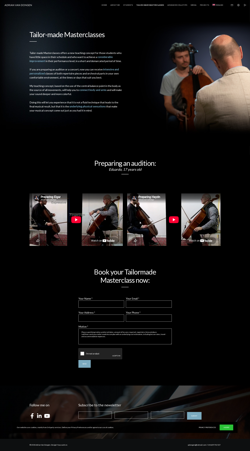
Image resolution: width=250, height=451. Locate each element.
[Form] (230, 5)
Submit (194, 416)
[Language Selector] (236, 5)
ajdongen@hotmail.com (197, 445)
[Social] (243, 5)
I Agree (226, 427)
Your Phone (133, 312)
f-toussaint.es (62, 445)
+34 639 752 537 (213, 445)
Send (84, 364)
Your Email (132, 298)
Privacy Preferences (207, 427)
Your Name (85, 298)
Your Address (86, 312)
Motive (83, 326)
